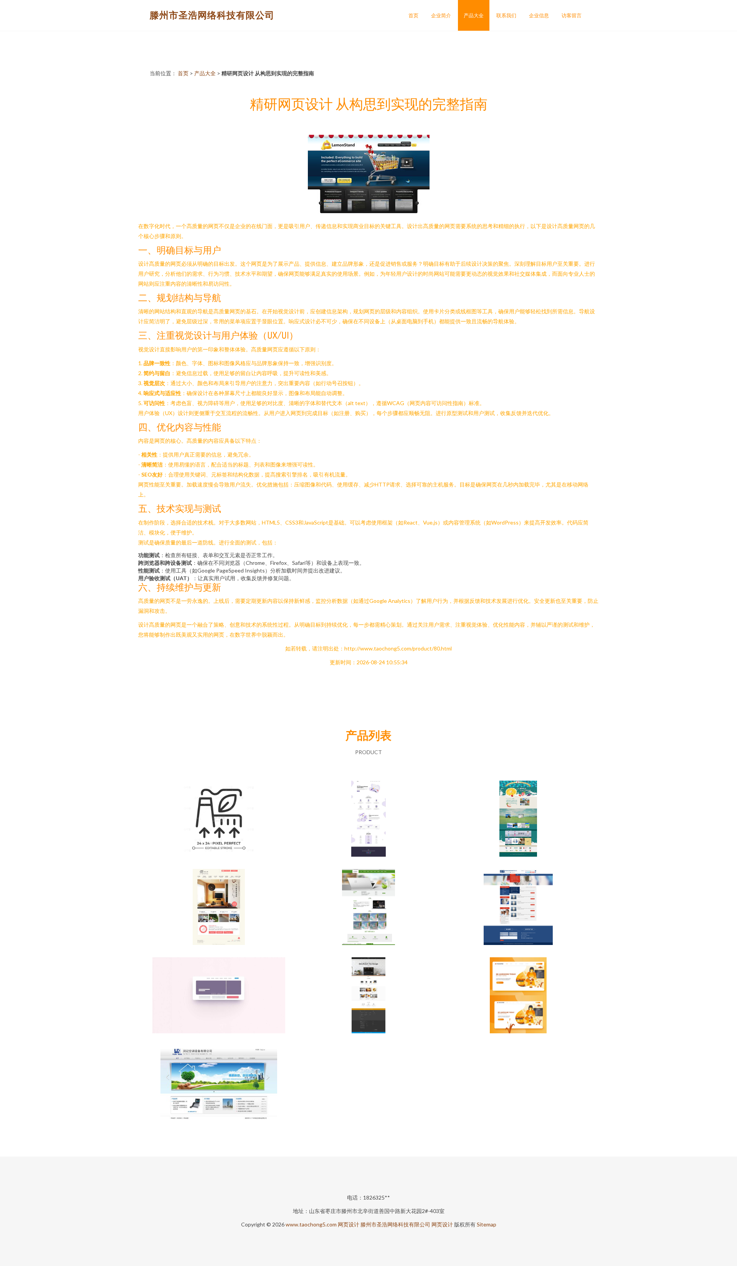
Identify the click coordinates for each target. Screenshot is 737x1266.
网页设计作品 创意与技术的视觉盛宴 (219, 1084)
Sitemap (486, 1224)
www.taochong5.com (311, 1224)
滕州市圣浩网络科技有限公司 (212, 15)
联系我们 (506, 15)
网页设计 (348, 1224)
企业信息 (539, 15)
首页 (413, 15)
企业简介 (441, 15)
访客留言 (572, 15)
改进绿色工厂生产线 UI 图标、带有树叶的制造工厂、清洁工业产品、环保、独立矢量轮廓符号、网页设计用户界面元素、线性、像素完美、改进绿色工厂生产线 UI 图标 (219, 819)
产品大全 (474, 15)
